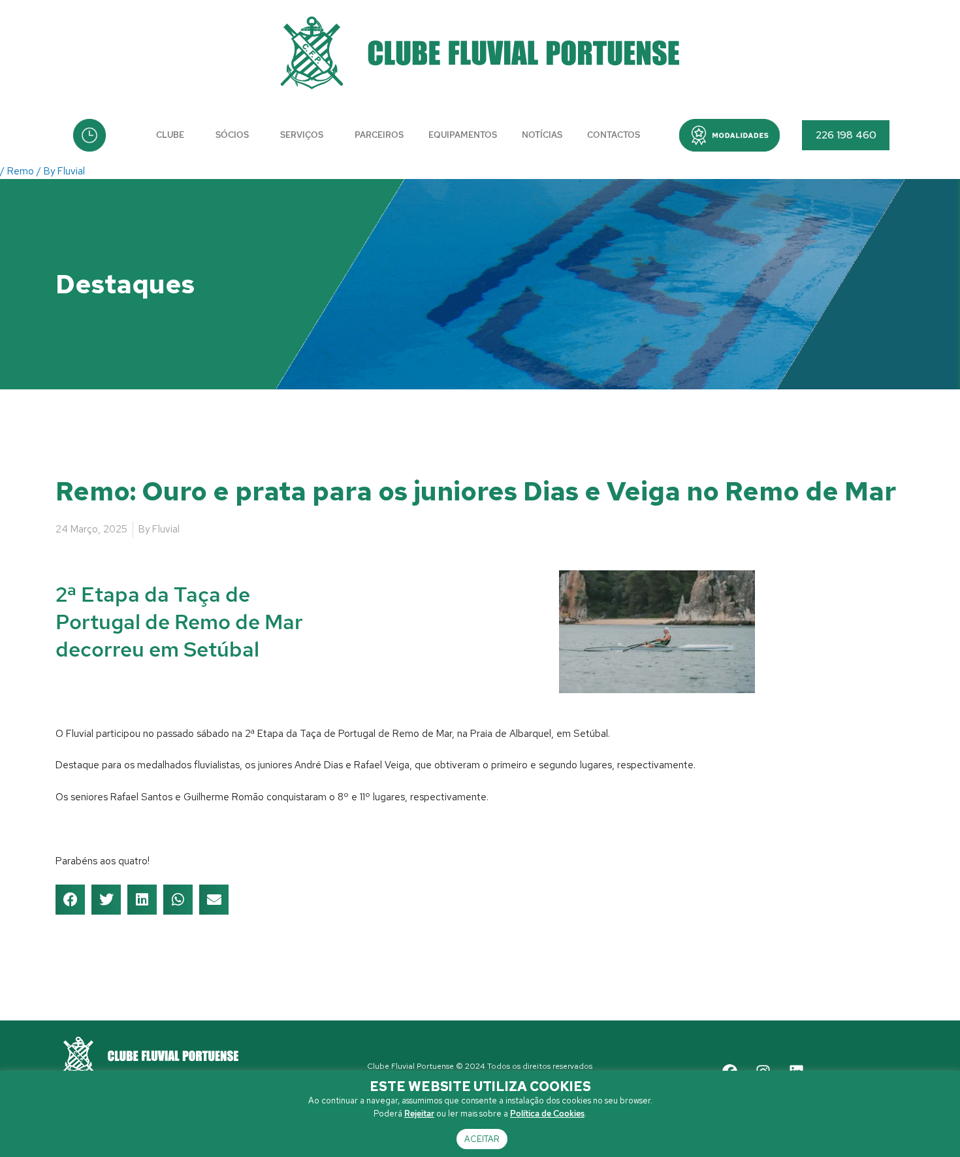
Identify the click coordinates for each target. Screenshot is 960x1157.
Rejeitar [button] (419, 1113)
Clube (170, 134)
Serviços (301, 134)
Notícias (542, 134)
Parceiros (379, 134)
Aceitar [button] (482, 1139)
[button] (729, 135)
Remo (20, 171)
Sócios (232, 134)
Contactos (613, 134)
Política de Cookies (547, 1113)
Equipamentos (462, 134)
